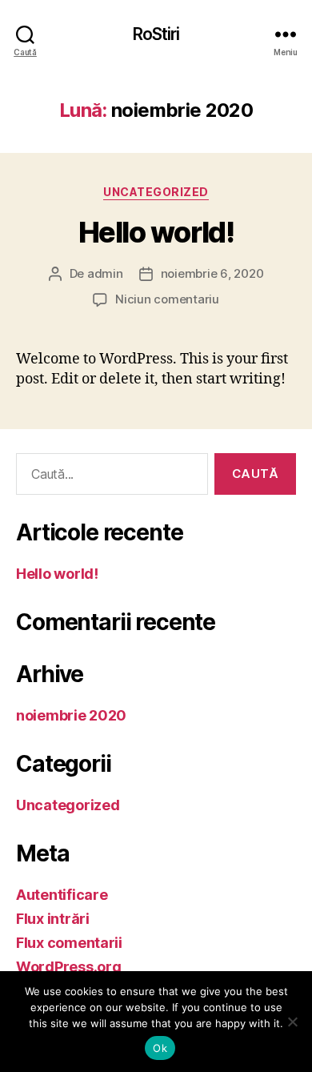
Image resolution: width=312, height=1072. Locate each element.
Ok (160, 1048)
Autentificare (62, 894)
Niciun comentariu (167, 299)
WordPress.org (69, 966)
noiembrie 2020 (71, 715)
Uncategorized (156, 192)
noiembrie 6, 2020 (212, 273)
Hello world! (156, 232)
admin (105, 273)
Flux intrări (53, 918)
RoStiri (156, 34)
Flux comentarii (69, 942)
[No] (292, 1022)
